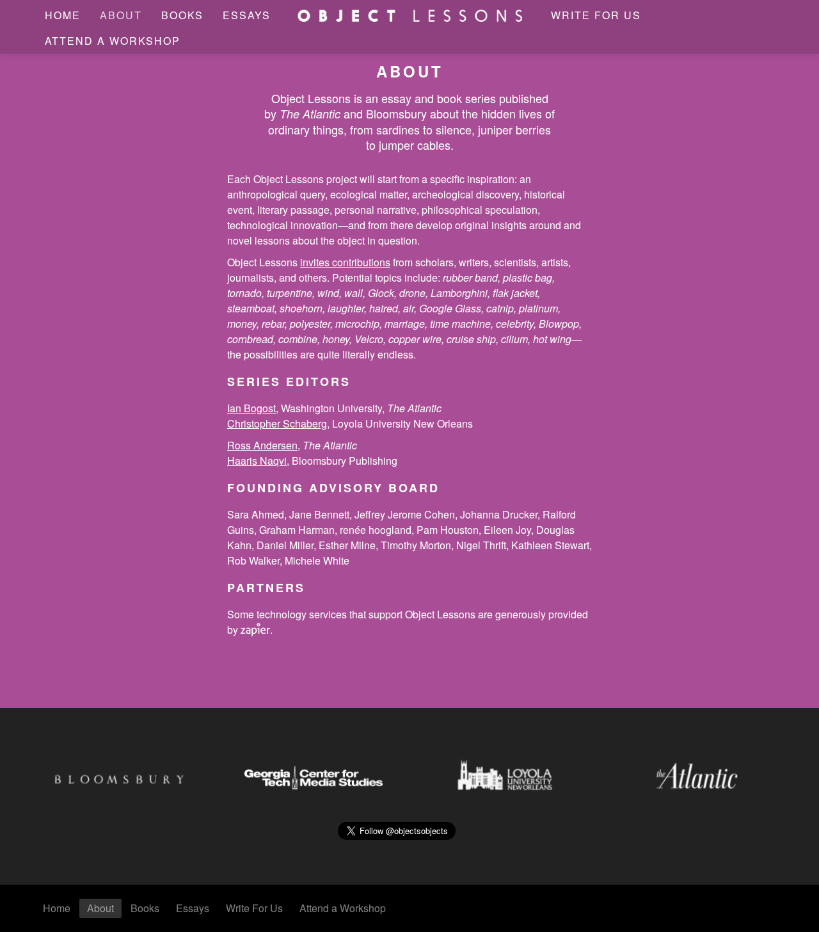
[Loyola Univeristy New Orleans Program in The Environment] (505, 774)
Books (182, 15)
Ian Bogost (251, 408)
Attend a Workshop (112, 40)
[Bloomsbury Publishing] (121, 774)
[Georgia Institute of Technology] (313, 774)
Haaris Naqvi (257, 460)
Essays (247, 15)
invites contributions (345, 262)
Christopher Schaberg (277, 423)
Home (63, 15)
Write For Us (596, 15)
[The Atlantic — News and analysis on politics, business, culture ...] (697, 774)
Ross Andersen (262, 445)
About (121, 15)
